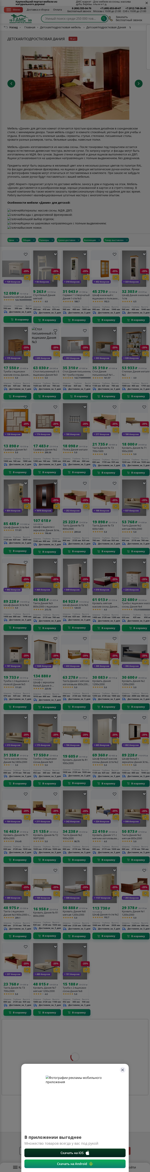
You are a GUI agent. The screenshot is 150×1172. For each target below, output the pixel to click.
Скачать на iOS (72, 1153)
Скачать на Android (72, 1164)
